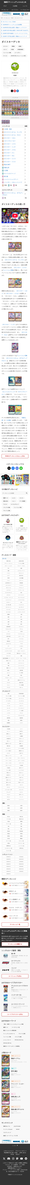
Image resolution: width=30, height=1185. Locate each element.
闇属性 (13, 46)
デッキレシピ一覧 (15, 924)
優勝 (8, 693)
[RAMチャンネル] (15, 91)
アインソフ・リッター (17, 1084)
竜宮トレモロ (8, 782)
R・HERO (21, 672)
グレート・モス (21, 660)
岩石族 (8, 838)
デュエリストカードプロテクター (19, 987)
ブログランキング (7, 1132)
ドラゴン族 (8, 819)
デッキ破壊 (21, 710)
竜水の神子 (7, 164)
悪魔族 (21, 821)
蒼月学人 (21, 731)
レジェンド (21, 641)
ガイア (8, 575)
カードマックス (15, 961)
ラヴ (8, 631)
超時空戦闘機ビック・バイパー (8, 658)
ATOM (12, 1154)
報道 (21, 675)
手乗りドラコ (8, 660)
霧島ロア (21, 733)
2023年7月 (8, 859)
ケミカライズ (21, 604)
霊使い (8, 670)
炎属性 (21, 808)
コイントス (21, 703)
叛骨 (8, 663)
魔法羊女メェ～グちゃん (21, 653)
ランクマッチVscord (7, 1129)
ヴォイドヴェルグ (21, 597)
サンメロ (8, 708)
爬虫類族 (21, 831)
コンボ (8, 703)
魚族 (21, 828)
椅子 (21, 616)
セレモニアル (8, 643)
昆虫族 (8, 831)
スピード (8, 672)
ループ (8, 710)
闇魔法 (21, 720)
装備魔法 (8, 722)
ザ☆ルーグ (21, 780)
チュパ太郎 (8, 770)
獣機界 (8, 614)
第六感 (6, 176)
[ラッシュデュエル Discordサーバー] (8, 1158)
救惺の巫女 (5, 501)
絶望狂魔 (21, 670)
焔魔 (21, 568)
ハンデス (8, 713)
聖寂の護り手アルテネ (17, 1109)
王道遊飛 (21, 765)
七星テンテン (21, 794)
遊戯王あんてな (6, 1126)
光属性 (19, 46)
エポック (5, 49)
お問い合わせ (22, 1152)
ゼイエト (21, 792)
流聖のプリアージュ (21, 680)
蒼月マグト (8, 784)
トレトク (13, 968)
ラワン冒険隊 (22, 501)
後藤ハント (21, 743)
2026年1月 (8, 871)
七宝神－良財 (8, 129)
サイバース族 (8, 840)
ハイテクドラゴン (21, 599)
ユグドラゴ (8, 590)
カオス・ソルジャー (21, 650)
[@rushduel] (4, 1158)
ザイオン (8, 787)
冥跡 (8, 665)
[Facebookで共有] (13, 468)
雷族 (21, 826)
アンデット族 (8, 823)
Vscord (22, 1171)
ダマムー (8, 797)
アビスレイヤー (8, 629)
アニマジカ (21, 638)
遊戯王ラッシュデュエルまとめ (15, 2)
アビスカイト (21, 626)
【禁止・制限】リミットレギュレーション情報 (13, 1024)
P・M (21, 643)
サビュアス (21, 789)
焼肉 (21, 592)
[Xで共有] (9, 468)
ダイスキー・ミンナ (10, 147)
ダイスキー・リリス (10, 162)
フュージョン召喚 (7, 52)
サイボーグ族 (8, 850)
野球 (21, 624)
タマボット (8, 602)
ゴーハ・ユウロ (8, 758)
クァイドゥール (21, 787)
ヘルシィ (14, 501)
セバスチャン (8, 748)
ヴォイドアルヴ (21, 668)
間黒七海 (8, 745)
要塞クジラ (8, 668)
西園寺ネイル (21, 750)
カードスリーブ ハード (17, 1004)
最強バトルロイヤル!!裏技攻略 (9, 1030)
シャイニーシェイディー (11, 179)
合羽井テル (8, 775)
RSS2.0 (17, 1154)
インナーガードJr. (16, 995)
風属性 (21, 810)
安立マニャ (21, 772)
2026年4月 (21, 871)
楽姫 (8, 616)
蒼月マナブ (21, 767)
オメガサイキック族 (8, 848)
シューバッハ (21, 799)
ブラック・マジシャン (8, 563)
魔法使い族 (21, 819)
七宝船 (6, 170)
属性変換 (8, 717)
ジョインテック (8, 599)
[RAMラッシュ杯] (17, 91)
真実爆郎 (21, 745)
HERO (8, 578)
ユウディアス (21, 763)
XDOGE (17, 1129)
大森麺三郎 (8, 738)
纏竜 (8, 675)
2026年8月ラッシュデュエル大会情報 (12, 24)
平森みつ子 (8, 772)
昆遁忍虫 (8, 641)
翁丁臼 (8, 799)
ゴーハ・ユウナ (21, 775)
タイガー (8, 753)
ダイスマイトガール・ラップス (13, 132)
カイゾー (8, 731)
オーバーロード (21, 595)
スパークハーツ (21, 663)
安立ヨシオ (21, 741)
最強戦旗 (21, 582)
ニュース (25, 6)
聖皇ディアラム (15, 1058)
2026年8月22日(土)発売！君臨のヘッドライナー (15, 27)
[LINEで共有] (21, 468)
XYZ (8, 680)
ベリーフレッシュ (21, 633)
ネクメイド (8, 655)
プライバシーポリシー (21, 1151)
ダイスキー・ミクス (10, 144)
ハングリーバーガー (8, 650)
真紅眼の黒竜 (21, 561)
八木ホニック (21, 738)
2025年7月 (8, 869)
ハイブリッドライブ (21, 612)
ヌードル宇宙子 (21, 748)
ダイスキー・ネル (9, 156)
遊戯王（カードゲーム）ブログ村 (10, 1135)
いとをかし (21, 646)
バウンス (21, 713)
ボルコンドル (8, 587)
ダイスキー (5, 46)
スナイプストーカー (10, 141)
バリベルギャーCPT (8, 789)
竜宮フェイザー (21, 782)
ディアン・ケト (21, 590)
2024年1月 (8, 861)
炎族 (21, 823)
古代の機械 (21, 578)
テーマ (4, 558)
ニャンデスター (21, 770)
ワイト (8, 580)
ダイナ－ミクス (21, 636)
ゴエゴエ (21, 498)
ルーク (21, 728)
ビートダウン (17, 52)
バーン (8, 715)
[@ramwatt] (12, 91)
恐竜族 (21, 833)
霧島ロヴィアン (8, 777)
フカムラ (8, 794)
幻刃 (8, 619)
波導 (8, 621)
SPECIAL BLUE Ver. (19, 1040)
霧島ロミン (8, 733)
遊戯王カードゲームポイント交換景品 (11, 1046)
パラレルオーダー (21, 715)
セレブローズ (21, 607)
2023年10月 (21, 859)
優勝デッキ (5, 498)
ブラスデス (21, 677)
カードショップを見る (15, 976)
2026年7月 (8, 873)
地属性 (8, 810)
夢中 (8, 638)
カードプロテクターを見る (15, 1014)
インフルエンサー (24, 9)
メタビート (21, 705)
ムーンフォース (21, 665)
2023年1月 (8, 856)
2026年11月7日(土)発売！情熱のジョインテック (15, 36)
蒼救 (8, 570)
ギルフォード (21, 573)
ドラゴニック (21, 587)
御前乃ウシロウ (8, 743)
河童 (21, 621)
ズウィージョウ (8, 765)
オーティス (8, 736)
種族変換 (21, 717)
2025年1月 (8, 866)
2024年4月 (21, 861)
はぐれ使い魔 (8, 604)
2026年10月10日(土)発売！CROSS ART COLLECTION (16, 30)
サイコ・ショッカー (8, 565)
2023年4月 (21, 856)
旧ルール (21, 687)
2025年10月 (21, 869)
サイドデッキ (21, 698)
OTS (21, 648)
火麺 (21, 614)
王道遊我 (8, 728)
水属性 (8, 808)
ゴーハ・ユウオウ (21, 760)
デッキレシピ (5, 9)
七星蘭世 (21, 736)
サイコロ (5, 55)
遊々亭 (13, 953)
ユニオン (14, 498)
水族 (8, 826)
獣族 (8, 828)
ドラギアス (21, 585)
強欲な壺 (6, 167)
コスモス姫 (8, 653)
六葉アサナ (21, 753)
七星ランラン (8, 780)
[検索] (26, 493)
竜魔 (8, 720)
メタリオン (8, 595)
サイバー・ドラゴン (21, 565)
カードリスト (15, 9)
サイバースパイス (21, 609)
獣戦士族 (21, 816)
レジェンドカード (7, 1040)
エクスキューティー (21, 570)
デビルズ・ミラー (8, 677)
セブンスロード (8, 585)
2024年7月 (8, 864)
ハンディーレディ (8, 648)
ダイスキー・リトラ (10, 159)
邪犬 (21, 602)
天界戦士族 (21, 848)
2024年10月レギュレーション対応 (18, 55)
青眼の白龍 (8, 561)
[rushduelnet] (13, 1158)
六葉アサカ (21, 777)
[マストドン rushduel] (17, 1158)
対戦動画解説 (20, 49)
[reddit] (26, 1158)
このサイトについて (8, 1151)
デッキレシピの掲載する (15, 944)
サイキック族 (21, 840)
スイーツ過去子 (8, 750)
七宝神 (21, 631)
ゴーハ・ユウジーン (21, 758)
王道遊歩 (8, 767)
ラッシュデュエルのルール (9, 1033)
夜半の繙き (14, 1071)
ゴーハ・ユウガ (8, 763)
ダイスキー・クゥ (9, 153)
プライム (21, 629)
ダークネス (8, 609)
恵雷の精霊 (8, 636)
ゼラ (8, 646)
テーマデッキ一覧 (16, 1027)
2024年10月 (21, 864)
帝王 (8, 568)
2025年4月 (21, 866)
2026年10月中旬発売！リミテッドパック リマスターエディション (16, 33)
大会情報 (15, 6)
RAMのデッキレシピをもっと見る (15, 456)
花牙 (8, 624)
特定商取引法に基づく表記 (10, 1152)
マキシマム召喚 (6, 510)
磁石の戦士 (21, 575)
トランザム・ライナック (8, 597)
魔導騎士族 (8, 845)
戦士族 (8, 816)
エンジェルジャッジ (10, 173)
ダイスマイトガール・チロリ (12, 135)
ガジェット (21, 580)
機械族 (21, 838)
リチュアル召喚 (6, 507)
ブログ (5, 6)
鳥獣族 (8, 833)
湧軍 (21, 655)
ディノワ (21, 797)
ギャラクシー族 (21, 843)
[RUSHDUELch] (21, 1158)
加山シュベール (8, 755)
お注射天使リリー (8, 582)
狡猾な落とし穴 (15, 1096)
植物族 (21, 836)
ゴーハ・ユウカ (8, 760)
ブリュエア (8, 792)
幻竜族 (8, 843)
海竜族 (8, 836)
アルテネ (5, 504)
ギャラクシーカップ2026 (9, 21)
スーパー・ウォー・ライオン (21, 658)
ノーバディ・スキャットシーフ (13, 182)
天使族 (12, 49)
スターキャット (8, 607)
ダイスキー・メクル (10, 150)
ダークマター (8, 612)
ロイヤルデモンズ (15, 504)
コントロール (21, 700)
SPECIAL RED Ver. (7, 1043)
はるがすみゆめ (17, 1126)
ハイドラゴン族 (21, 845)
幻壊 (21, 619)
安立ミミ (8, 741)
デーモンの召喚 (21, 563)
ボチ (21, 755)
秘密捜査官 (8, 626)
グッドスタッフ (21, 708)
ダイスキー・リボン (10, 138)
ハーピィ (8, 573)
